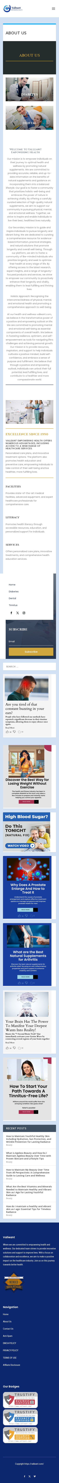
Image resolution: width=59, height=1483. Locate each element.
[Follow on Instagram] (23, 612)
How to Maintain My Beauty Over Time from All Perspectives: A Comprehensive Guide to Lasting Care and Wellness (27, 1172)
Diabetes (14, 591)
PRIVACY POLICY (10, 1350)
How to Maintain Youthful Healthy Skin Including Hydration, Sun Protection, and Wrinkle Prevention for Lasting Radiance (28, 1139)
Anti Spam (7, 1336)
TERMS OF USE (10, 1357)
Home (12, 584)
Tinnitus (13, 605)
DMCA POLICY (9, 1343)
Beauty (9, 1145)
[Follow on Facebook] (11, 612)
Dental (12, 598)
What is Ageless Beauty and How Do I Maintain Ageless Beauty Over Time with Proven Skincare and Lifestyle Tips (28, 1155)
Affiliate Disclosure (11, 1365)
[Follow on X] (17, 612)
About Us (7, 1321)
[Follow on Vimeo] (35, 1476)
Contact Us (8, 1328)
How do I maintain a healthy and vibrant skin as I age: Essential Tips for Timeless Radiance (28, 1209)
